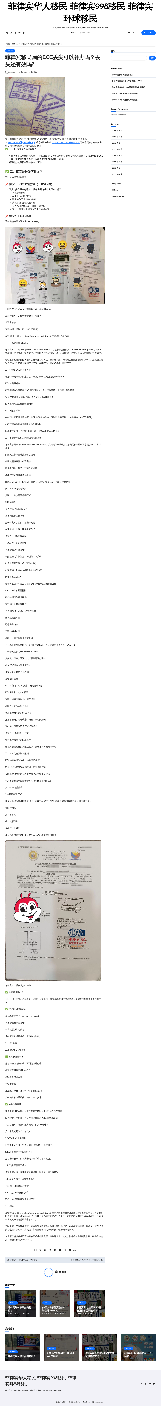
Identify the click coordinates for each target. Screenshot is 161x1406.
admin (62, 1272)
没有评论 (34, 72)
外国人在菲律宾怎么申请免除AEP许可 (127, 81)
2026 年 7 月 (117, 137)
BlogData (86, 1402)
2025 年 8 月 (117, 143)
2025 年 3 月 (117, 162)
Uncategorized (118, 196)
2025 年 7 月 (117, 149)
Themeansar (99, 1402)
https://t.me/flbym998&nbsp (21, 143)
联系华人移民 (85, 33)
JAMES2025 (13, 1313)
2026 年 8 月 (117, 131)
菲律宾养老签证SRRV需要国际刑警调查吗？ (129, 87)
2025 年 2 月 (117, 168)
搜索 (113, 50)
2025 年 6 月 (117, 156)
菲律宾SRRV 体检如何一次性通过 (125, 94)
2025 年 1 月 (117, 174)
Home (73, 33)
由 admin (12, 72)
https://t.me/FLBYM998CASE (66, 143)
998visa (10, 50)
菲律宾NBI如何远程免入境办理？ (125, 100)
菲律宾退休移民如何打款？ (122, 75)
